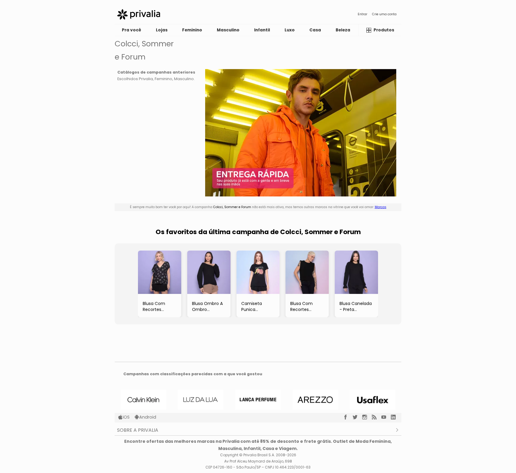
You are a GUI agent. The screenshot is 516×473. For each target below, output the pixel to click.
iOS (126, 417)
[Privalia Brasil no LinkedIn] (395, 417)
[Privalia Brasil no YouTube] (386, 417)
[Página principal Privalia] (138, 14)
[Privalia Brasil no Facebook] (348, 417)
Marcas (380, 207)
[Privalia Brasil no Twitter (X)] (357, 417)
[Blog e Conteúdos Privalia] (376, 417)
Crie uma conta (384, 14)
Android (147, 417)
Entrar (362, 14)
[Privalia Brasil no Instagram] (367, 417)
